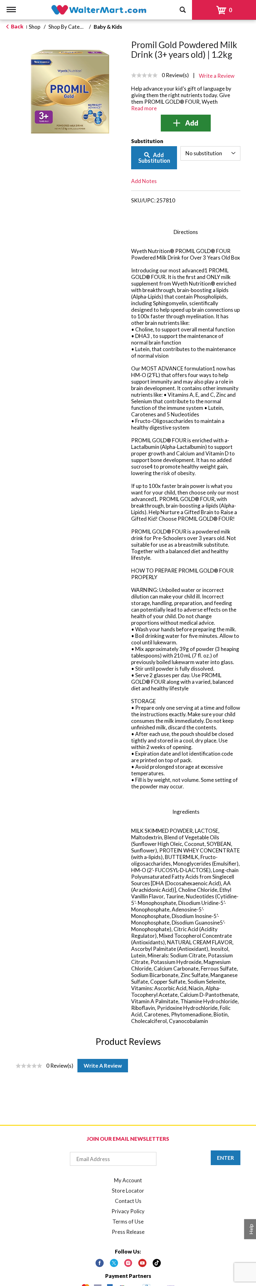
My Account (128, 1180)
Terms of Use (128, 1221)
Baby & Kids (108, 26)
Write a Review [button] (216, 75)
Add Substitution (154, 157)
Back (16, 26)
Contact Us (128, 1201)
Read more (144, 108)
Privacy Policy (128, 1211)
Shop (34, 26)
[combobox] (210, 153)
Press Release (128, 1232)
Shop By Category (69, 26)
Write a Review (103, 1065)
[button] (186, 123)
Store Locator (128, 1190)
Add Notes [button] (144, 181)
